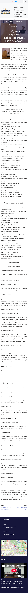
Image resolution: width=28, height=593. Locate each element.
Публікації (14, 583)
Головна (5, 24)
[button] (14, 546)
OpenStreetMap (23, 555)
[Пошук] (14, 19)
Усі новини (3, 579)
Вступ (20, 583)
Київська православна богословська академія (14, 586)
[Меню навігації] (25, 1)
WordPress (18, 591)
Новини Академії (18, 21)
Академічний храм (5, 583)
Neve (8, 591)
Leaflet (17, 555)
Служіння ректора (17, 581)
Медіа (3, 559)
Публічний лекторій (6, 581)
